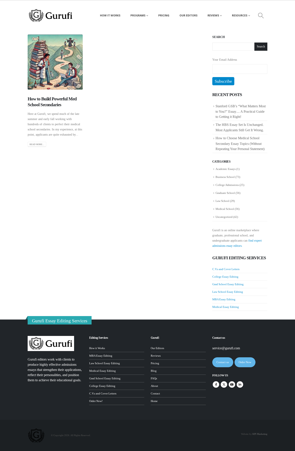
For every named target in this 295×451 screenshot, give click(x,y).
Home (154, 401)
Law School (222, 201)
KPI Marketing (259, 434)
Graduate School (225, 193)
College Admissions (227, 185)
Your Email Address (224, 59)
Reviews (213, 15)
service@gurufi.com (226, 348)
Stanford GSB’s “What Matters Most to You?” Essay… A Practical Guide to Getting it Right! (241, 111)
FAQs (154, 378)
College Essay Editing (225, 276)
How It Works (110, 15)
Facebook (216, 384)
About (154, 386)
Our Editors (188, 15)
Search (218, 37)
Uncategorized (224, 216)
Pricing (163, 15)
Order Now (245, 362)
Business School (225, 177)
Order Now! (96, 401)
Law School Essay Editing (227, 291)
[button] (261, 15)
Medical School (225, 208)
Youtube (232, 384)
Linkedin (240, 384)
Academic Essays (226, 169)
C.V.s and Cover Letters (225, 269)
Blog (154, 370)
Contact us (222, 362)
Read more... (37, 144)
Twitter (224, 384)
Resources (239, 15)
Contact (155, 393)
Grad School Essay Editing (228, 284)
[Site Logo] (51, 15)
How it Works (97, 348)
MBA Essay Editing (223, 299)
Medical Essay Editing (225, 307)
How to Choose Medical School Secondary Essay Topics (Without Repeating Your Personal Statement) (240, 143)
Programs (137, 15)
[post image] (55, 62)
